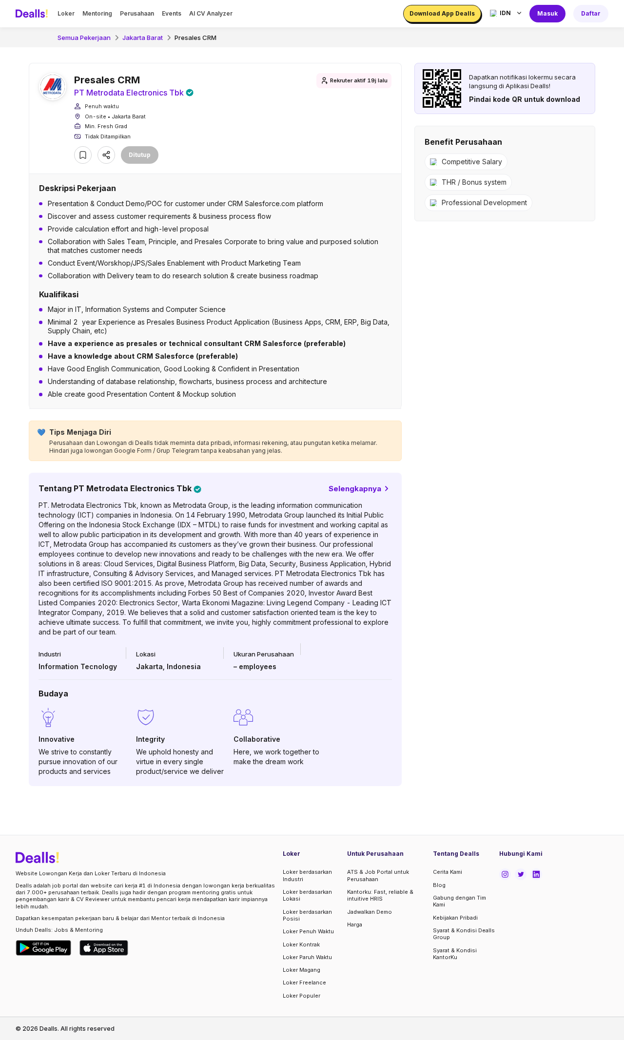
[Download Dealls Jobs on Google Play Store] (44, 948)
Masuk (547, 13)
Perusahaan (137, 13)
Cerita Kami (447, 871)
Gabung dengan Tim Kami (459, 901)
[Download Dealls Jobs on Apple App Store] (103, 948)
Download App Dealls (442, 13)
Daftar (591, 13)
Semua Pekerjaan (84, 37)
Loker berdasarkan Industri (307, 875)
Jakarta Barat (142, 37)
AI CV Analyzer (211, 13)
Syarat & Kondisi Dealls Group (464, 934)
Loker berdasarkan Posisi (307, 915)
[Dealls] (33, 13)
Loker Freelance (304, 982)
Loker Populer (301, 995)
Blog (439, 885)
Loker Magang (301, 969)
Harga (354, 924)
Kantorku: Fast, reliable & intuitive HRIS (380, 895)
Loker (66, 13)
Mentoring (97, 13)
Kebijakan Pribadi (455, 917)
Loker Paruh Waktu (307, 957)
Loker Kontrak (301, 944)
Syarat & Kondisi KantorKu (455, 954)
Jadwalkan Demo (369, 911)
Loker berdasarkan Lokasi (307, 895)
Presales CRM (195, 37)
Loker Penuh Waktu (308, 931)
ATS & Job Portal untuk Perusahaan (378, 875)
